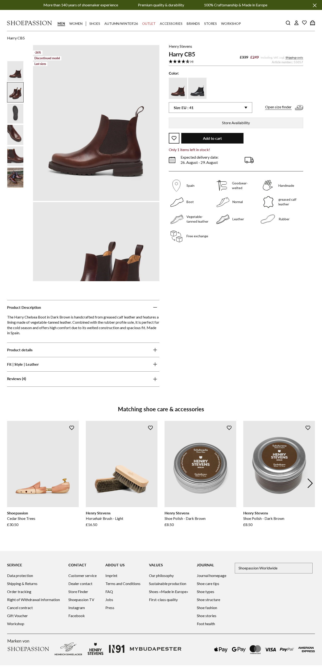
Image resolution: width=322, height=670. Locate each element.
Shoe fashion (207, 607)
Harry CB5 (16, 38)
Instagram (76, 607)
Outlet (149, 23)
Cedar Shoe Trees (21, 518)
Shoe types (205, 591)
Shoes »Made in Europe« (168, 591)
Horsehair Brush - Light (104, 518)
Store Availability (236, 122)
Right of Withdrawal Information (33, 599)
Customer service (82, 575)
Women (76, 23)
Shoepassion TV (81, 599)
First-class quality (163, 599)
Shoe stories (206, 615)
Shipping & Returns (22, 583)
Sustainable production (167, 583)
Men (61, 23)
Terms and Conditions (122, 583)
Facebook (76, 615)
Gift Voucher (17, 615)
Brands (193, 23)
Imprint (111, 575)
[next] (310, 483)
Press (109, 607)
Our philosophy (161, 575)
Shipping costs (294, 57)
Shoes (94, 23)
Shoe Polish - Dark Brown (185, 518)
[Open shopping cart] (312, 22)
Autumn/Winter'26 (121, 23)
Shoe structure (208, 599)
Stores (210, 23)
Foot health (206, 623)
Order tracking (19, 591)
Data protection (20, 575)
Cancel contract (20, 607)
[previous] (12, 483)
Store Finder (78, 591)
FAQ (109, 591)
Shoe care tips (208, 583)
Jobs (109, 599)
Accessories (171, 23)
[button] (236, 62)
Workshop (231, 23)
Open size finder (278, 107)
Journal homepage (211, 575)
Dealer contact (80, 583)
